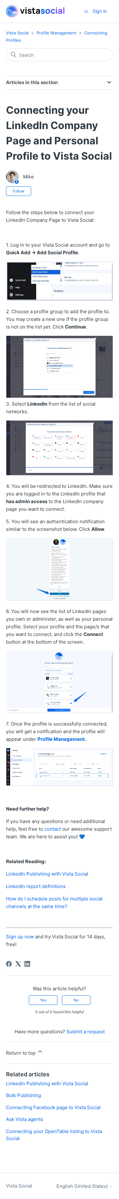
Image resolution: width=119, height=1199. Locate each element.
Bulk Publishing (23, 1095)
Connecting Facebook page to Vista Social (53, 1107)
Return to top (21, 1053)
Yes (43, 1000)
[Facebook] (9, 964)
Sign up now (20, 937)
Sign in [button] (100, 11)
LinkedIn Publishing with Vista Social (47, 874)
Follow (18, 191)
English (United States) (82, 1186)
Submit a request (85, 1032)
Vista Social (17, 32)
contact (52, 829)
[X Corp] (18, 964)
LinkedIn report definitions (36, 886)
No (76, 1000)
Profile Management (56, 32)
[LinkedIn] (27, 964)
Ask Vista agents (24, 1119)
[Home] (35, 11)
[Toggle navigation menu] (86, 11)
